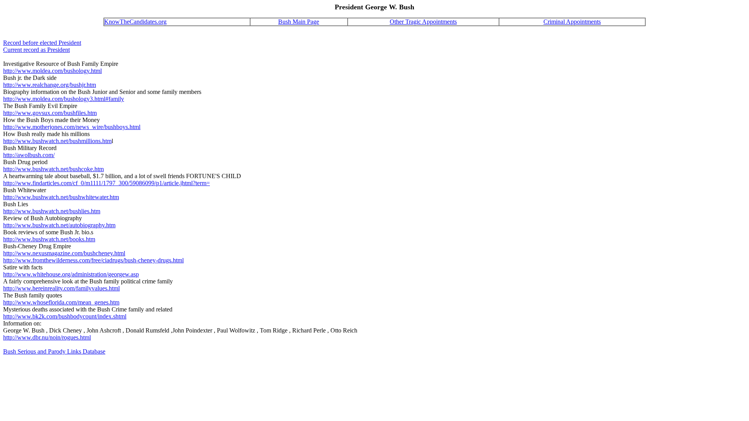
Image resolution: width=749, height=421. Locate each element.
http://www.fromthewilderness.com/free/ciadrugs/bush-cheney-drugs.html (93, 260)
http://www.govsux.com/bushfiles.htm (50, 113)
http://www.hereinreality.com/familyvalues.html (61, 288)
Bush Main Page (298, 21)
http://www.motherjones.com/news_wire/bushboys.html (71, 127)
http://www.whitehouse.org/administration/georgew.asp (71, 274)
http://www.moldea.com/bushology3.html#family (63, 99)
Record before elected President (42, 42)
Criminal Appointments (572, 21)
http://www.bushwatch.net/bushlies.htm (51, 211)
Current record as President (36, 49)
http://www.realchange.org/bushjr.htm (49, 84)
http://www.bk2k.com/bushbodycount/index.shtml (64, 316)
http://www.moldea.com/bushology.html (52, 70)
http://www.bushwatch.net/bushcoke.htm (53, 169)
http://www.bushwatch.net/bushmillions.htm (57, 141)
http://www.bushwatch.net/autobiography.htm (59, 225)
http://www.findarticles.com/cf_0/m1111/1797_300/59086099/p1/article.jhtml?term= (106, 183)
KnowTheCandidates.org (135, 21)
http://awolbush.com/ (29, 155)
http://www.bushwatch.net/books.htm (49, 239)
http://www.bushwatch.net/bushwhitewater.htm (61, 197)
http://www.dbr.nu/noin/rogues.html (47, 337)
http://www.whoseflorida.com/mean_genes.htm (61, 302)
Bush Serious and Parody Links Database (54, 351)
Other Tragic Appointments (423, 21)
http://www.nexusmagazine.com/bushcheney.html (64, 253)
